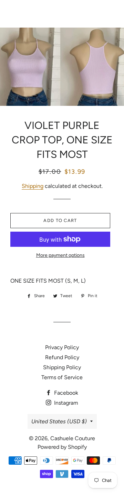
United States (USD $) (59, 421)
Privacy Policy (62, 347)
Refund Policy (62, 357)
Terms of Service (62, 377)
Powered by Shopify (62, 447)
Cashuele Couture (62, 14)
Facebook (65, 393)
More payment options (60, 255)
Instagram (65, 403)
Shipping (32, 186)
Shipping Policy (62, 367)
